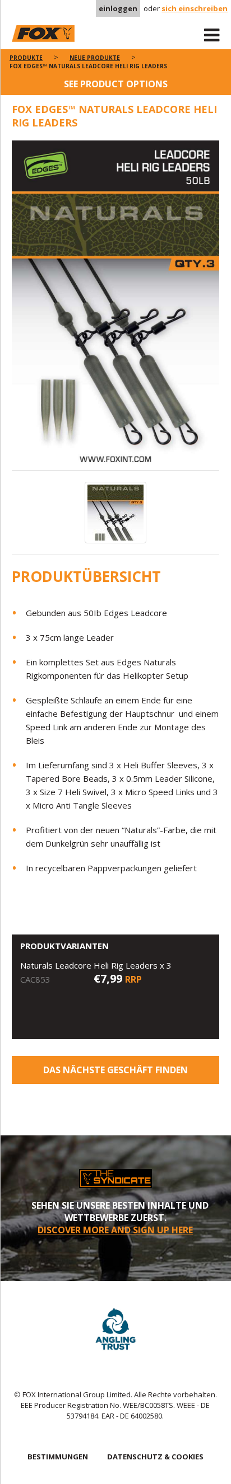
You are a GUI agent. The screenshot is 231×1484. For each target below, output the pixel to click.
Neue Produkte (95, 58)
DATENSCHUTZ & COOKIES (155, 1457)
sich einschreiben (194, 8)
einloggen (118, 8)
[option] (116, 305)
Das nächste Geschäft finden (115, 1070)
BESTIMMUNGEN (57, 1457)
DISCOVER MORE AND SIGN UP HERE (115, 1230)
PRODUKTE (26, 58)
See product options (116, 84)
